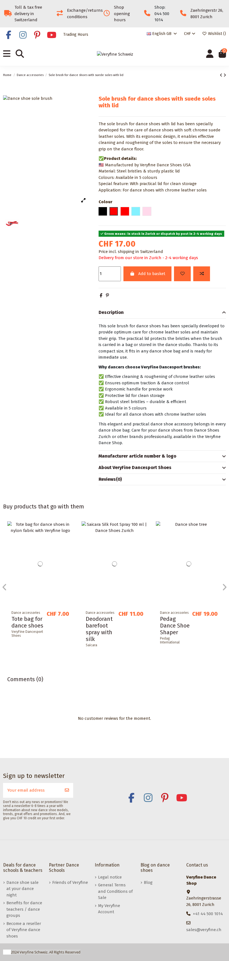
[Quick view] (68, 550)
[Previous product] (221, 75)
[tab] (162, 313)
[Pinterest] (107, 295)
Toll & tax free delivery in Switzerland (28, 13)
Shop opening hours (122, 13)
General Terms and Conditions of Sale (115, 891)
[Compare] (68, 540)
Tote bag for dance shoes (27, 622)
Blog (148, 882)
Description (111, 312)
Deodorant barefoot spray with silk (99, 629)
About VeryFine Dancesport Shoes (135, 467)
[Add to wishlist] (182, 273)
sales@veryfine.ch (203, 929)
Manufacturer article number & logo (137, 456)
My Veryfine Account (109, 909)
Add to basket (151, 273)
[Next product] (224, 75)
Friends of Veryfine (70, 882)
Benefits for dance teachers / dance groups (24, 909)
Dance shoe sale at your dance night (22, 889)
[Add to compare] (201, 273)
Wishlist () (216, 33)
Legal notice (110, 877)
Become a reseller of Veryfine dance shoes (23, 930)
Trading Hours (75, 34)
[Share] (101, 295)
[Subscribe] (67, 790)
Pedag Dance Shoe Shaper (175, 626)
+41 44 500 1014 (208, 913)
